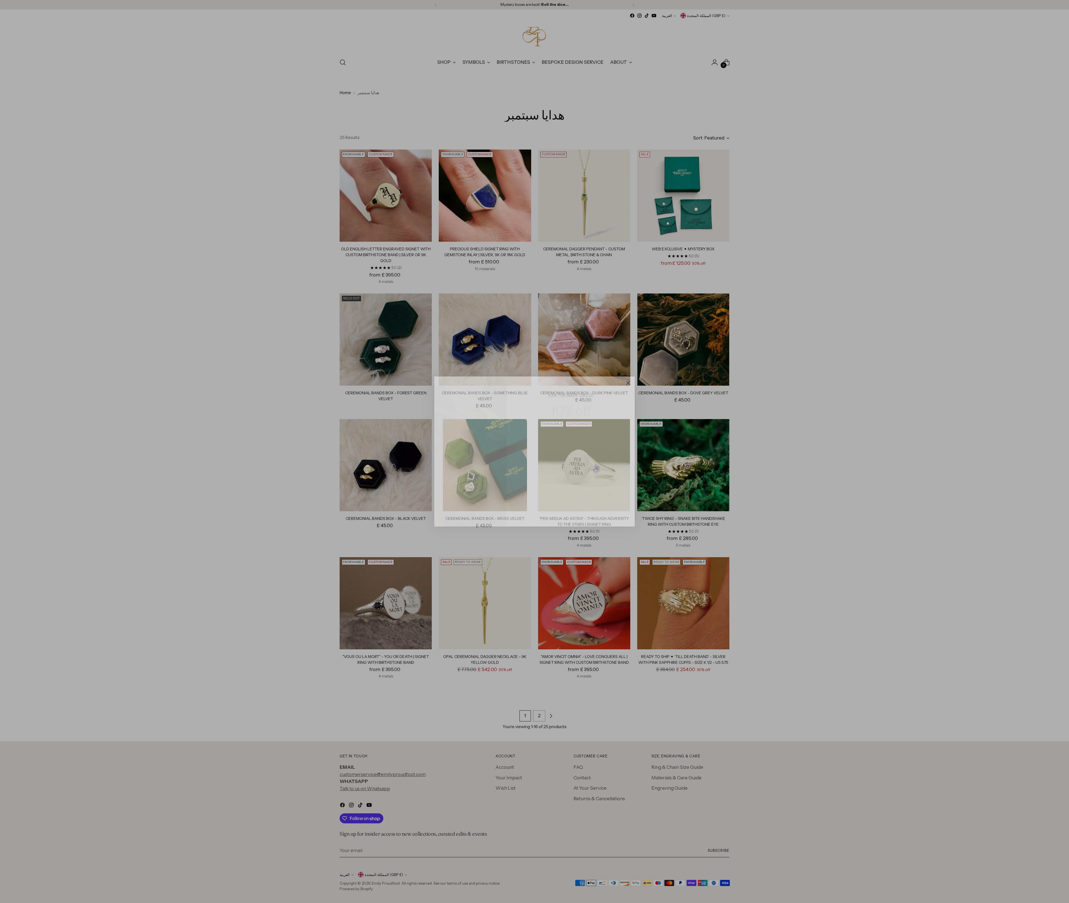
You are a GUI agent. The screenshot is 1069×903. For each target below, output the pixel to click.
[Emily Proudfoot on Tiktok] (575, 514)
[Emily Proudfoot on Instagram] (566, 514)
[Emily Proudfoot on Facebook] (557, 514)
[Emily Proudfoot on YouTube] (584, 514)
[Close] (628, 383)
